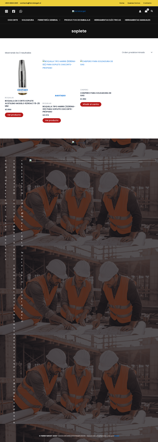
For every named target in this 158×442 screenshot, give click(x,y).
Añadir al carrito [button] (91, 104)
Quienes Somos (134, 3)
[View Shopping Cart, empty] (146, 11)
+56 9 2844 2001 (12, 3)
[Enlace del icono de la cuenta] (140, 11)
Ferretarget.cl (22, 305)
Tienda (6, 223)
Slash (116, 436)
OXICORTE (13, 20)
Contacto (147, 3)
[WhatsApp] (20, 11)
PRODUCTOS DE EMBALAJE (77, 20)
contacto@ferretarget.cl (30, 3)
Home (121, 3)
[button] (152, 11)
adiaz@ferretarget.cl (22, 223)
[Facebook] (13, 11)
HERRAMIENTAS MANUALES (137, 20)
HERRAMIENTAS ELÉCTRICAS (107, 20)
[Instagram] (6, 11)
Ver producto (14, 114)
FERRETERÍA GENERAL (48, 20)
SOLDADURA (28, 20)
